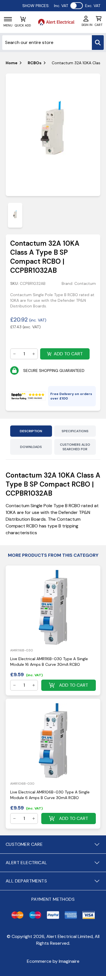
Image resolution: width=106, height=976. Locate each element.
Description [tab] (31, 431)
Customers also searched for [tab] (75, 446)
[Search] (98, 42)
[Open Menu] (8, 19)
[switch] (76, 5)
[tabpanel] (53, 135)
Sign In (86, 25)
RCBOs (35, 62)
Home (12, 62)
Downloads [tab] (31, 447)
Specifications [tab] (75, 431)
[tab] (15, 215)
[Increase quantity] (34, 354)
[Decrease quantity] (14, 354)
